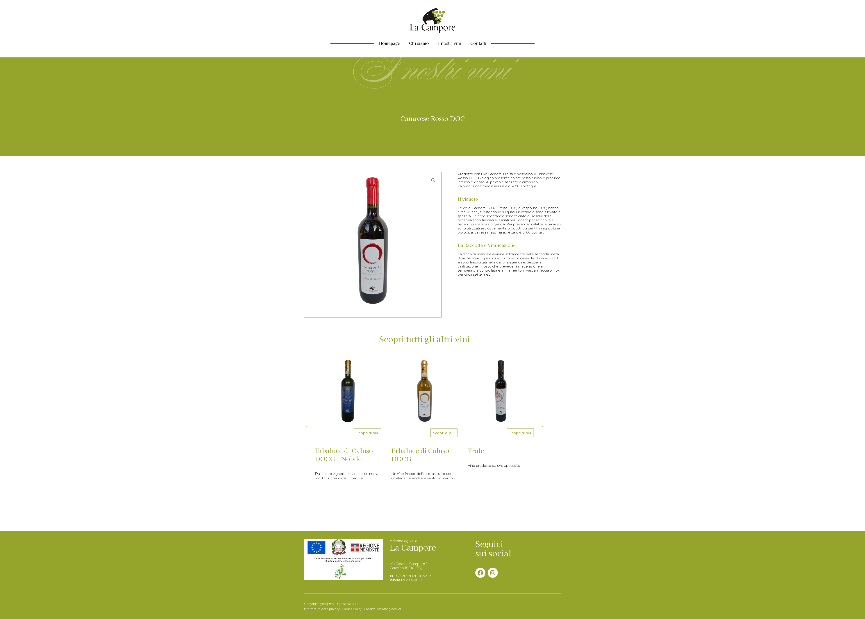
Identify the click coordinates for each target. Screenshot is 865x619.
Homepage (389, 43)
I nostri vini (449, 43)
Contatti (478, 43)
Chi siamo (419, 43)
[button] (310, 426)
